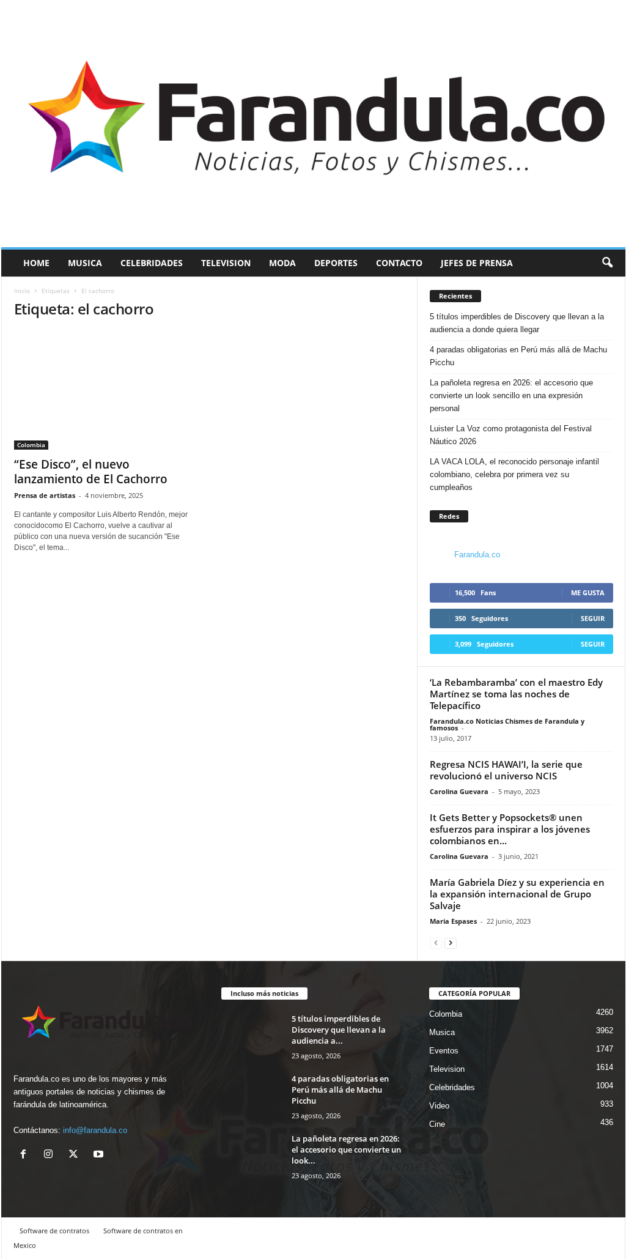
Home (36, 263)
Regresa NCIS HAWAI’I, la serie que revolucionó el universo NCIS (506, 770)
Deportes (336, 263)
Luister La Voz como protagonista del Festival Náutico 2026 (511, 435)
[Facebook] (26, 1155)
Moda (282, 263)
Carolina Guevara (459, 791)
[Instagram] (51, 1155)
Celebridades (151, 263)
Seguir (593, 618)
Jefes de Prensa (477, 263)
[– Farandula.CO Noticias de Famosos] (313, 123)
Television (226, 263)
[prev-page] (436, 942)
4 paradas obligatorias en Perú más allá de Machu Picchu (518, 356)
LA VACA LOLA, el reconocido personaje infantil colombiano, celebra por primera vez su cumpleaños (514, 474)
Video (439, 1105)
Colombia (31, 444)
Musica (85, 263)
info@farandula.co (95, 1130)
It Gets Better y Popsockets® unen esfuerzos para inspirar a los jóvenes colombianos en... (510, 829)
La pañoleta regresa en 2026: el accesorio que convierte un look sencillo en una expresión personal (511, 395)
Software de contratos (54, 1230)
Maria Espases (453, 921)
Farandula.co (477, 554)
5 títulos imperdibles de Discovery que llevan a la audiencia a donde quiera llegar (517, 323)
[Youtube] (100, 1155)
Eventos (443, 1050)
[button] (607, 263)
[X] (76, 1155)
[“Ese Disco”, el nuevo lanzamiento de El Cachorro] (105, 390)
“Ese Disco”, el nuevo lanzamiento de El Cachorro (91, 471)
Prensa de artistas (44, 495)
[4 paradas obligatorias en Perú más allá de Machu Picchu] (251, 1096)
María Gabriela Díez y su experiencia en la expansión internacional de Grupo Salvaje (517, 894)
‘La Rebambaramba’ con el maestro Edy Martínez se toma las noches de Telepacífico (516, 693)
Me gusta (588, 592)
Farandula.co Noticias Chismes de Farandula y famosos (507, 724)
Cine (437, 1124)
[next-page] (450, 942)
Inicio (22, 290)
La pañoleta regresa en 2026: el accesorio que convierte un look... (346, 1149)
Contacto (399, 263)
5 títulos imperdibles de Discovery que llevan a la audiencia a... (339, 1029)
